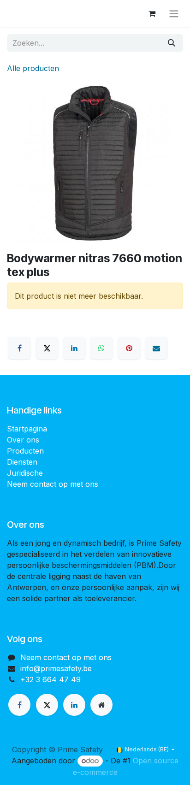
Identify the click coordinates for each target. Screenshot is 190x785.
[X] (47, 348)
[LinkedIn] (74, 348)
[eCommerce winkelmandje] (151, 13)
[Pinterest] (129, 348)
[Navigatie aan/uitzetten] (174, 13)
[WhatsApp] (101, 348)
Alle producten (33, 68)
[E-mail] (156, 348)
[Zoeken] (171, 43)
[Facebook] (19, 348)
